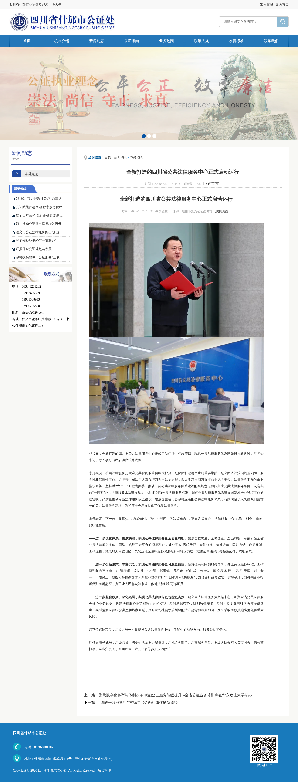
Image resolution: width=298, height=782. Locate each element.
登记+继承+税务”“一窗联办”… (38, 240)
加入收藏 (266, 4)
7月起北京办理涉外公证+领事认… (40, 198)
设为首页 (282, 4)
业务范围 (166, 41)
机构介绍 (61, 41)
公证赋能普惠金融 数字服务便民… (41, 207)
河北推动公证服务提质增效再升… (40, 224)
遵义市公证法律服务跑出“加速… (39, 232)
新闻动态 (96, 41)
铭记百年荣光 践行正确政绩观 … (39, 215)
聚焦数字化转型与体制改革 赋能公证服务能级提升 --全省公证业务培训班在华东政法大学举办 (175, 695)
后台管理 (104, 770)
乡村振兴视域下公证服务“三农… (39, 257)
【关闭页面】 (211, 184)
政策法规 (201, 41)
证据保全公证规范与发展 (34, 249)
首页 (26, 41)
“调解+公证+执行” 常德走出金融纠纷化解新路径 (138, 702)
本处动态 (32, 174)
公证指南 (131, 41)
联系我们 (271, 41)
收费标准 (236, 41)
